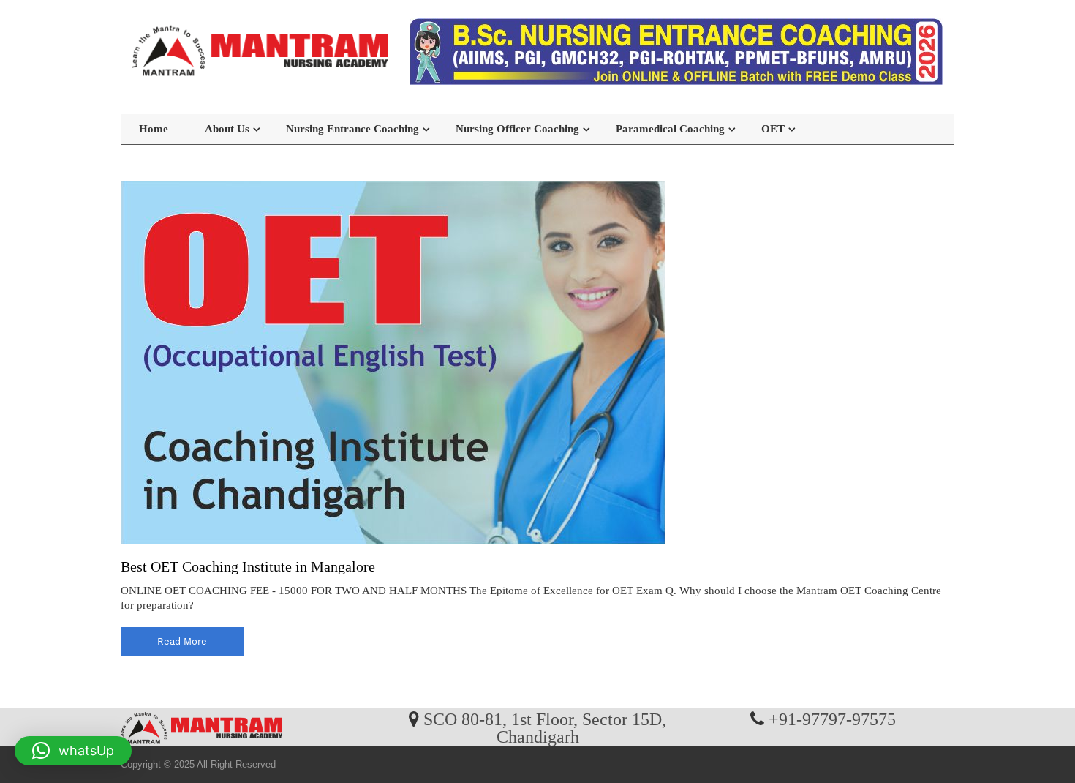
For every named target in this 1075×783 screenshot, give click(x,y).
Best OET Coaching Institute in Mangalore (248, 566)
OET (773, 129)
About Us (227, 129)
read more (182, 641)
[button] (73, 750)
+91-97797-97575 (832, 718)
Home (153, 129)
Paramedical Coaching (670, 129)
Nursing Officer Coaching (517, 129)
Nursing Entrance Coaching (352, 129)
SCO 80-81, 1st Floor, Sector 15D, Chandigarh (544, 727)
